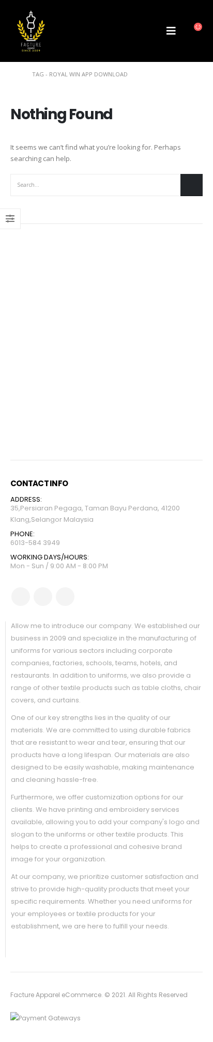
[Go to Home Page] (14, 74)
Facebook (20, 596)
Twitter (43, 596)
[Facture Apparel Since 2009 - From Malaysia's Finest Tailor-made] (31, 31)
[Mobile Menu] (171, 31)
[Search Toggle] (148, 31)
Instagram (65, 596)
